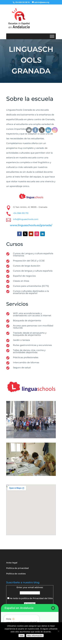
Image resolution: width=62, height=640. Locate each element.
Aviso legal (11, 562)
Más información (35, 635)
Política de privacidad (17, 568)
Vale (22, 635)
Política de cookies (16, 573)
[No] (58, 631)
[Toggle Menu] (52, 36)
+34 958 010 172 (20, 213)
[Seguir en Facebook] (19, 234)
